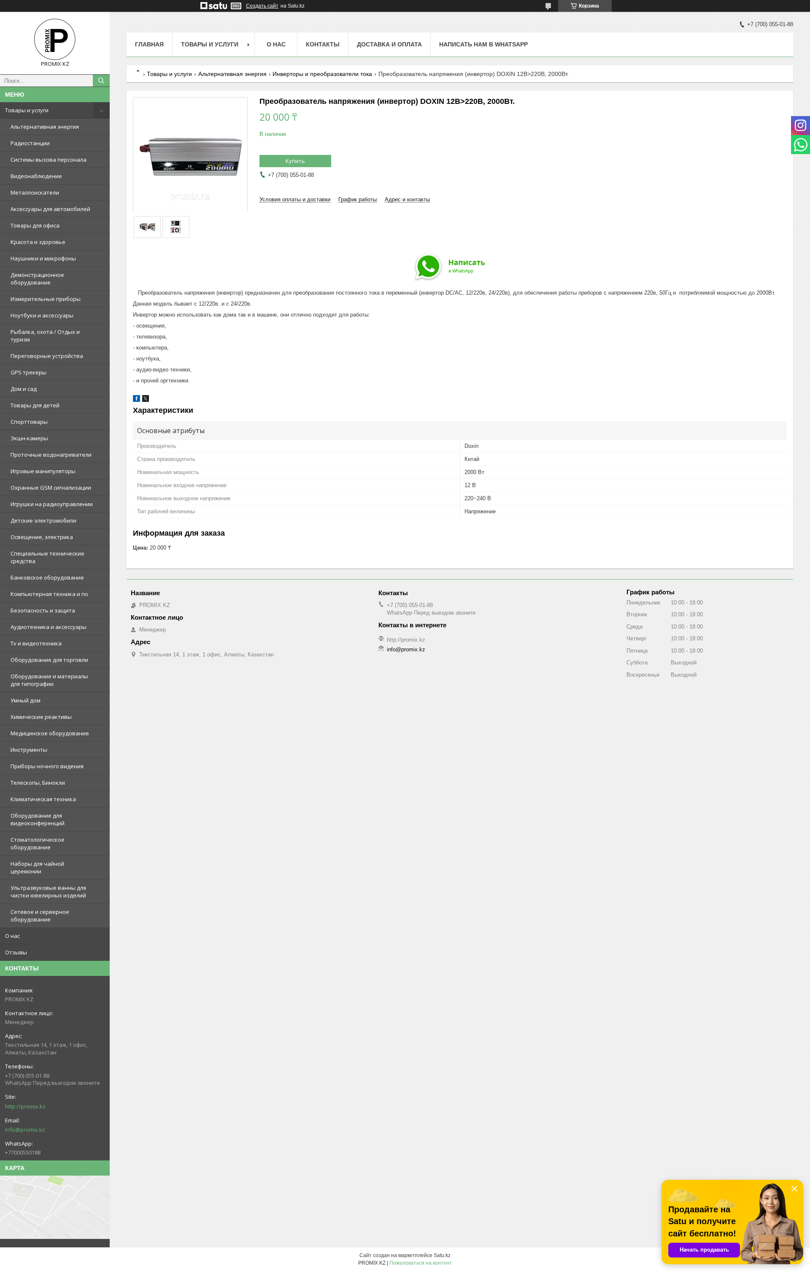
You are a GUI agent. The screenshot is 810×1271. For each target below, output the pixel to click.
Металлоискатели (35, 192)
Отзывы (16, 952)
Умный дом (25, 700)
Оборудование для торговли (49, 660)
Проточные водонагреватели (51, 454)
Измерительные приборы (46, 299)
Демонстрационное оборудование (37, 278)
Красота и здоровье (38, 242)
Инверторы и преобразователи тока (322, 73)
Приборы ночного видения (47, 766)
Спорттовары (29, 421)
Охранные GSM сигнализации (51, 487)
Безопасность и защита (43, 610)
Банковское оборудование (47, 577)
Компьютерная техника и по (49, 594)
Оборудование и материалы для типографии (49, 680)
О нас (12, 936)
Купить (295, 161)
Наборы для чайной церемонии (37, 867)
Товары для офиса (35, 225)
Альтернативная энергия (45, 126)
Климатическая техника (43, 799)
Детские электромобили (43, 520)
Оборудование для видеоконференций (38, 819)
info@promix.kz (25, 1129)
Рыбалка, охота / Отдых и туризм (45, 335)
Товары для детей (35, 405)
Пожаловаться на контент (420, 1263)
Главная (149, 44)
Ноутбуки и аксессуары (42, 315)
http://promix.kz (25, 1106)
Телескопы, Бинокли (38, 782)
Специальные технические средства (47, 557)
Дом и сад (24, 389)
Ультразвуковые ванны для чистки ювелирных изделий (48, 891)
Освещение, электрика (42, 537)
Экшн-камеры (29, 438)
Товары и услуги (27, 110)
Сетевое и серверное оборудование (40, 915)
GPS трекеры (28, 372)
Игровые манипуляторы (43, 471)
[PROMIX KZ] (54, 39)
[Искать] (101, 80)
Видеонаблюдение (36, 176)
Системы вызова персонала (48, 159)
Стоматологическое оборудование (38, 843)
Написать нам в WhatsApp (483, 44)
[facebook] (136, 400)
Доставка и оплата (389, 44)
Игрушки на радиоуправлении (52, 504)
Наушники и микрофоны (43, 258)
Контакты (323, 44)
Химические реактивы (41, 717)
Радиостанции (30, 143)
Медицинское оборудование (50, 733)
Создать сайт (262, 6)
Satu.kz (442, 1255)
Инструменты (29, 749)
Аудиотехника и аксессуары (48, 627)
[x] (145, 400)
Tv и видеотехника (36, 643)
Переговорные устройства (47, 356)
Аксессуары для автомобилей (50, 209)
